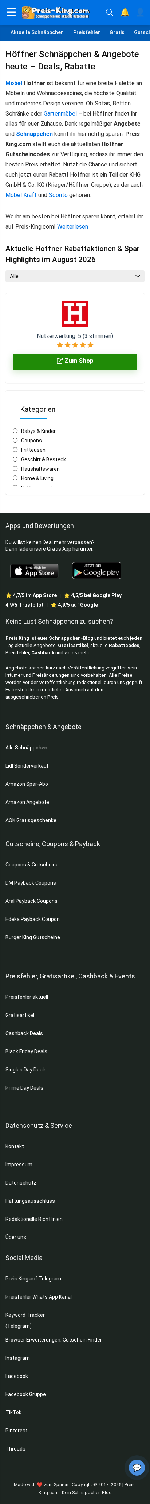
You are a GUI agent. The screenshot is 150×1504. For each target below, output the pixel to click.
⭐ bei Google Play (93, 595)
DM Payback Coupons (30, 883)
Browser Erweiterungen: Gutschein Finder (53, 1340)
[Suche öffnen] (109, 12)
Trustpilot (24, 605)
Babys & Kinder (38, 431)
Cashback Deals (24, 1033)
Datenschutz (20, 1183)
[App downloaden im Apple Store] (34, 571)
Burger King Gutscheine (32, 937)
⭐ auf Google (74, 605)
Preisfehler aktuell (26, 997)
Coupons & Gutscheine (32, 865)
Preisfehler (86, 32)
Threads (15, 1449)
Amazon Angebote (27, 802)
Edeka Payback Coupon (32, 919)
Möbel (13, 83)
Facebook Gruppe (26, 1394)
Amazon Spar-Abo (26, 784)
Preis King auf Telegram (33, 1279)
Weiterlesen (72, 226)
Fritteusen (33, 450)
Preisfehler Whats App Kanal (39, 1297)
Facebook (17, 1376)
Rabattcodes (124, 645)
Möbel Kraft (21, 195)
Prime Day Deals (24, 1088)
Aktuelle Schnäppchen (37, 32)
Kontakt (14, 1146)
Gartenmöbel (60, 113)
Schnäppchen (34, 133)
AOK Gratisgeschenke (30, 820)
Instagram (18, 1358)
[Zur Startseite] (61, 12)
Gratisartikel (73, 645)
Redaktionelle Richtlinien (34, 1219)
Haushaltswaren (40, 469)
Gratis (117, 32)
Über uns (15, 1237)
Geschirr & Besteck (43, 459)
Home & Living (37, 478)
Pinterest (16, 1430)
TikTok (13, 1412)
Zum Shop (78, 360)
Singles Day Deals (26, 1070)
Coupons (31, 440)
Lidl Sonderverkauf (27, 766)
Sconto (58, 195)
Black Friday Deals (26, 1051)
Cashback (42, 652)
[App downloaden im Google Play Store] (96, 570)
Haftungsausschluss (30, 1201)
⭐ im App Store (31, 595)
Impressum (18, 1164)
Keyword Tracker (25, 1315)
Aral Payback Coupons (31, 901)
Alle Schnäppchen (26, 748)
